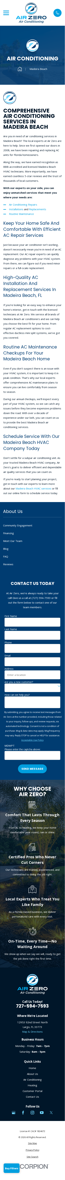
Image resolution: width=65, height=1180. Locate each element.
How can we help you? (17, 694)
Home (32, 1068)
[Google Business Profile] (13, 1112)
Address (8, 668)
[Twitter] (51, 1112)
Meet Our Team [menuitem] (12, 541)
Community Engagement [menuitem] (17, 525)
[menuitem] (32, 1143)
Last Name (10, 629)
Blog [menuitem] (5, 548)
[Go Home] (20, 69)
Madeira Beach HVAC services (33, 488)
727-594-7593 (32, 1006)
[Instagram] (32, 1112)
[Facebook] (23, 1112)
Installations (16, 209)
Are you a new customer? (18, 682)
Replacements (37, 209)
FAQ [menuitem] (5, 556)
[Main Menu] (6, 13)
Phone (8, 642)
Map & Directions (32, 1031)
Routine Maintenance (21, 214)
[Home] (31, 13)
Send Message (32, 769)
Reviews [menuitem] (8, 564)
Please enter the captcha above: (22, 749)
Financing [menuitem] (8, 533)
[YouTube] (42, 1112)
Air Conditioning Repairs (23, 204)
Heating (32, 1085)
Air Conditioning (32, 1079)
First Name (10, 616)
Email (7, 655)
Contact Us (32, 1096)
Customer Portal (32, 1091)
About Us (32, 1074)
